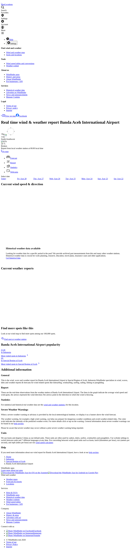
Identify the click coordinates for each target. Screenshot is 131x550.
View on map (10, 116)
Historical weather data (15, 90)
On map (5, 151)
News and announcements (16, 95)
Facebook (23, 116)
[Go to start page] (1, 2)
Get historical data (13, 258)
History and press (13, 77)
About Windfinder (13, 79)
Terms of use (11, 106)
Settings (13, 44)
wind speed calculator (44, 442)
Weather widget (12, 66)
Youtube (36, 535)
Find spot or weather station (15, 339)
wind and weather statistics (54, 405)
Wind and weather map (15, 52)
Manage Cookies (13, 97)
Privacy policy (12, 108)
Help (11, 39)
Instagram (37, 533)
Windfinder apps (12, 74)
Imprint (9, 110)
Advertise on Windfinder (16, 92)
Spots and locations (14, 55)
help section (19, 423)
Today (3, 179)
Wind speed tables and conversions (20, 63)
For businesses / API (14, 81)
